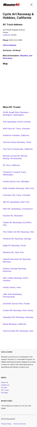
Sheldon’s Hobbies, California (16, 135)
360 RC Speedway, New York (16, 202)
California (6, 35)
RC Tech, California (11, 165)
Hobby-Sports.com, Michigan (16, 181)
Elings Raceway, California (14, 324)
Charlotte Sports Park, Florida (16, 303)
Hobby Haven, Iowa (12, 287)
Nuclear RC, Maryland (13, 215)
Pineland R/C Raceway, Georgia (17, 239)
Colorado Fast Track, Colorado (16, 195)
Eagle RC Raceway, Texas (14, 245)
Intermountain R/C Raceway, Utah (18, 331)
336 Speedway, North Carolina (17, 122)
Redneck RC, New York (13, 252)
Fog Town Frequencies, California (18, 149)
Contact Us (5, 385)
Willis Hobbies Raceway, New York (18, 188)
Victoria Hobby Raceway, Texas (17, 142)
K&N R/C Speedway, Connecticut (18, 209)
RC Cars (4, 387)
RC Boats (4, 393)
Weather (24, 55)
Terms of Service (19, 424)
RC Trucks (5, 390)
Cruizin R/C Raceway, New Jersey (18, 310)
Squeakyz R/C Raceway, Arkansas (18, 317)
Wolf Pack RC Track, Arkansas (16, 128)
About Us (4, 382)
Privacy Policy (6, 424)
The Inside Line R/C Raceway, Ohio (18, 232)
